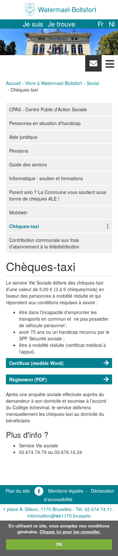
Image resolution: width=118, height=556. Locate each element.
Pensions (18, 150)
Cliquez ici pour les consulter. (70, 531)
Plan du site (18, 490)
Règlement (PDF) (28, 379)
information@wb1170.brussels (59, 515)
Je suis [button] (33, 24)
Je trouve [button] (61, 24)
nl (112, 24)
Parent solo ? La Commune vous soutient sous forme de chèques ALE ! (57, 195)
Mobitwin (18, 212)
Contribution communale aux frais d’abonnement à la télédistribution (44, 243)
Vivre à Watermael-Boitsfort (53, 83)
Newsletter (93, 65)
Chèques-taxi (24, 226)
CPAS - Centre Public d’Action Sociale (48, 109)
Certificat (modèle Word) (36, 363)
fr (101, 24)
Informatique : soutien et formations (46, 178)
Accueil (13, 83)
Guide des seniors (28, 164)
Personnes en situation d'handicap (45, 123)
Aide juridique (23, 137)
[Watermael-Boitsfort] (30, 9)
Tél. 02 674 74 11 (94, 509)
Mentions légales (65, 490)
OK (59, 544)
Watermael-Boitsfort (67, 9)
